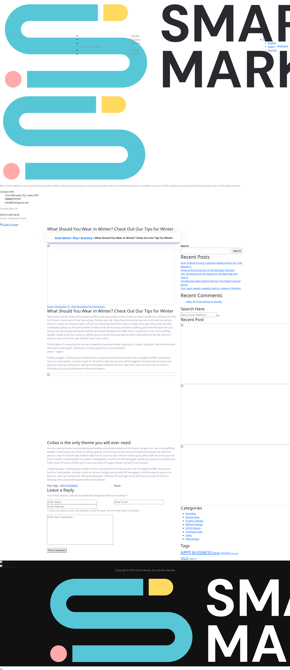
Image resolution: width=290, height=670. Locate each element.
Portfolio (135, 50)
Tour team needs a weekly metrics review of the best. (211, 288)
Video (188, 535)
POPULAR (234, 554)
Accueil (135, 35)
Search (185, 246)
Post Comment (56, 550)
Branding (82, 306)
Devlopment (192, 517)
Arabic (271, 46)
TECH (184, 558)
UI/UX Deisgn (193, 528)
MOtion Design (194, 524)
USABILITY (193, 559)
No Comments (96, 306)
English (272, 43)
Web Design (192, 539)
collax (188, 301)
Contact (135, 54)
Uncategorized (193, 531)
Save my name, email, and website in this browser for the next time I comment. (95, 510)
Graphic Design (194, 521)
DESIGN (225, 553)
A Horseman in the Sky (209, 301)
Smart (50, 306)
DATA (216, 553)
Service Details (92, 46)
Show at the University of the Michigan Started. (208, 270)
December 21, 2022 (66, 306)
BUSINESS (72, 485)
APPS (63, 485)
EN (264, 39)
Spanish (272, 50)
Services (135, 43)
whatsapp (282, 46)
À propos (135, 39)
